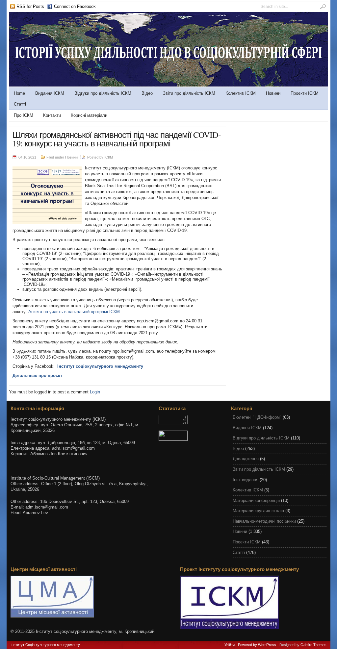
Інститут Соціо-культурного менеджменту (45, 645)
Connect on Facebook (75, 6)
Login (95, 391)
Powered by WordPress (257, 645)
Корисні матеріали (89, 115)
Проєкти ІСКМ (305, 93)
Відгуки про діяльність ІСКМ (102, 93)
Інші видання (245, 479)
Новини (273, 93)
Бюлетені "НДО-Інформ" (257, 417)
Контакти (52, 115)
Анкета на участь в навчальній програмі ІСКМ (74, 311)
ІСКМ (108, 157)
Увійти (229, 645)
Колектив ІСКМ (240, 93)
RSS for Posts (30, 6)
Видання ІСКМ (49, 93)
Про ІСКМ (23, 115)
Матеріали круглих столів (258, 510)
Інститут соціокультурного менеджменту (100, 366)
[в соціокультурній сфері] (168, 85)
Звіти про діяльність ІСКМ (189, 93)
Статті (20, 104)
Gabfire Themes (313, 645)
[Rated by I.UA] (191, 436)
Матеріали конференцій (256, 500)
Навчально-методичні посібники (264, 521)
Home (19, 93)
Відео (147, 93)
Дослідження (246, 458)
